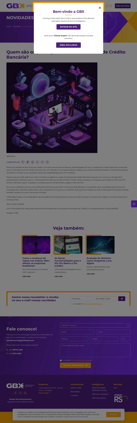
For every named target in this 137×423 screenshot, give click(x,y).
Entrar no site (68, 27)
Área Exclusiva (68, 45)
